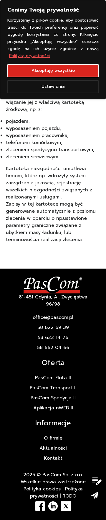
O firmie (53, 438)
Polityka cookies (42, 488)
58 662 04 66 (53, 347)
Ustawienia (53, 86)
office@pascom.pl (53, 317)
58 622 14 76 (53, 337)
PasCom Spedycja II (53, 397)
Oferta (53, 362)
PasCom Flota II (53, 377)
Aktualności (53, 448)
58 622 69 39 (53, 327)
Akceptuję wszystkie (53, 70)
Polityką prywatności (29, 56)
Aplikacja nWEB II (53, 407)
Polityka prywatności (56, 492)
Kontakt (53, 458)
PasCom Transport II (53, 387)
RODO (69, 496)
